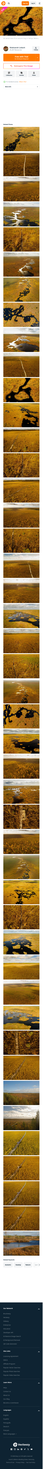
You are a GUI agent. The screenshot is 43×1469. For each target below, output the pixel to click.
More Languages (9, 1433)
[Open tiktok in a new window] (24, 1448)
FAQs (5, 1387)
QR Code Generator (10, 1343)
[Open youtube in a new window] (31, 1448)
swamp (18, 1264)
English (6, 1414)
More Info (8, 86)
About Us (6, 1394)
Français (6, 1429)
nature (27, 1264)
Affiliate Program (9, 1363)
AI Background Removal (11, 1339)
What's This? (22, 82)
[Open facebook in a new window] (11, 1448)
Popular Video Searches (11, 1374)
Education (6, 1328)
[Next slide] (34, 1263)
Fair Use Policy (29, 1461)
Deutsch (6, 1425)
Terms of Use (9, 1461)
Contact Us (7, 1390)
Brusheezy (7, 1313)
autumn (8, 1264)
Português (7, 1422)
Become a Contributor (11, 1402)
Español (6, 1418)
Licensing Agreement (10, 1355)
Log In (33, 3)
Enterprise (7, 1324)
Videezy (6, 1320)
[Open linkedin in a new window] (17, 1448)
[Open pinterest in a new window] (21, 1448)
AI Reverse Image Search (12, 1335)
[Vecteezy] (3, 3)
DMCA (5, 1359)
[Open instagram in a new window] (14, 1448)
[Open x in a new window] (27, 1448)
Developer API (8, 1331)
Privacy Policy (19, 1461)
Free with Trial (21, 57)
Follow (36, 50)
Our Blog (6, 1398)
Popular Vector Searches (11, 1367)
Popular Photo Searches (11, 1370)
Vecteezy (6, 1316)
